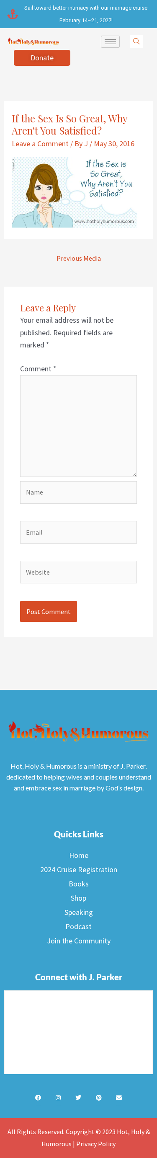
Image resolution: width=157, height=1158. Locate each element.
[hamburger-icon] (110, 42)
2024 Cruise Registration (78, 869)
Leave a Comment (40, 143)
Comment (38, 368)
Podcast (78, 926)
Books (79, 884)
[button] (136, 41)
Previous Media (79, 258)
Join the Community (79, 941)
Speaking (78, 912)
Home (78, 855)
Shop (78, 898)
